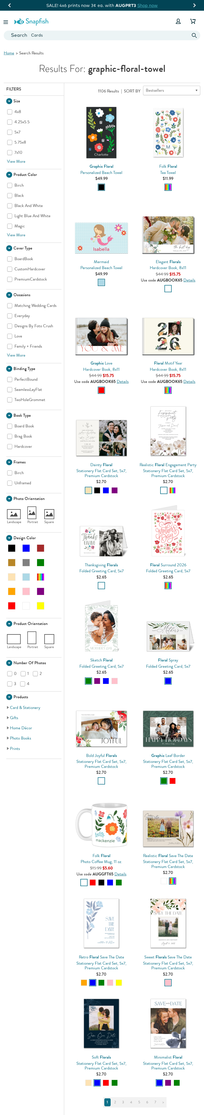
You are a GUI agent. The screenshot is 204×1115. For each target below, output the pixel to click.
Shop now (147, 5)
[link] (34, 707)
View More (16, 161)
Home (9, 53)
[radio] (101, 187)
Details (189, 280)
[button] (6, 21)
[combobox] (102, 35)
